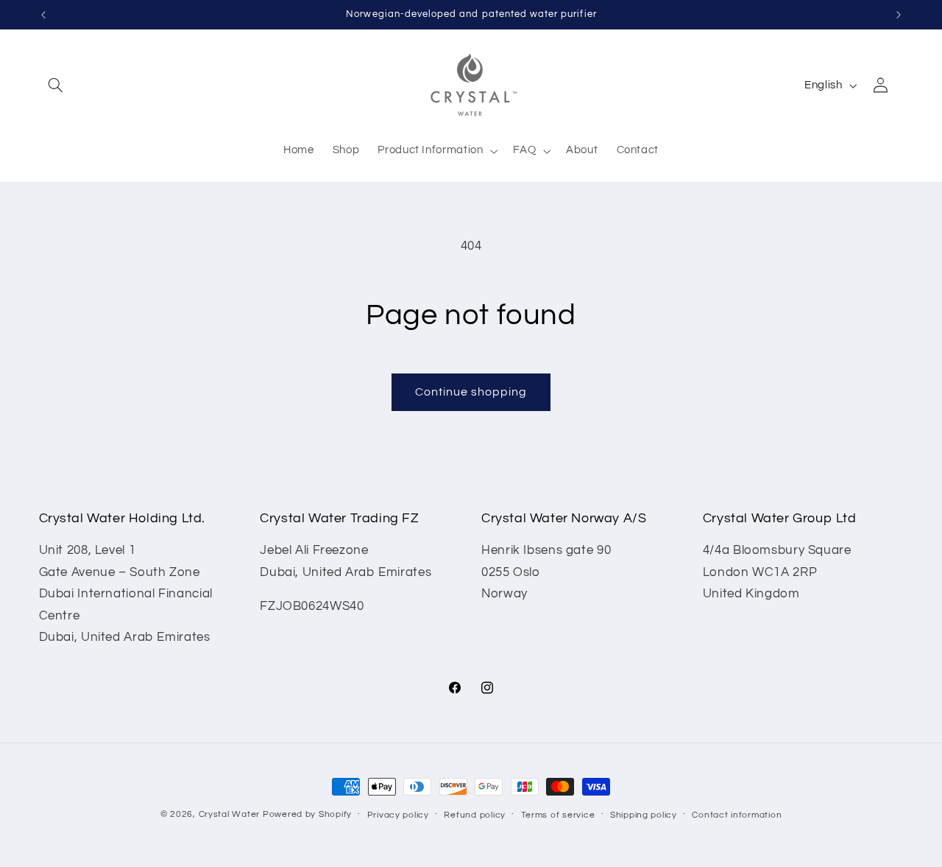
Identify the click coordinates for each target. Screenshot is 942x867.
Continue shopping (471, 392)
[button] (56, 85)
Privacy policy (398, 815)
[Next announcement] (898, 14)
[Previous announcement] (43, 14)
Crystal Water (230, 814)
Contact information (737, 815)
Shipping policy (643, 815)
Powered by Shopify (307, 814)
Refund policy (475, 815)
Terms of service (558, 815)
